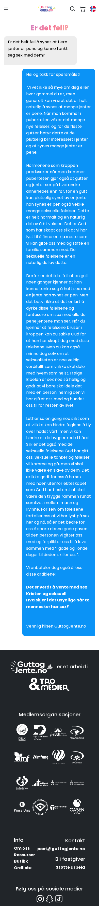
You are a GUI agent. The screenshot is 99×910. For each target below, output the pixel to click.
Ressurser (24, 855)
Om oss (22, 848)
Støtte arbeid (70, 867)
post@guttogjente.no (61, 849)
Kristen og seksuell (46, 594)
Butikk (21, 861)
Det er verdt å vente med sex (56, 587)
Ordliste (22, 868)
